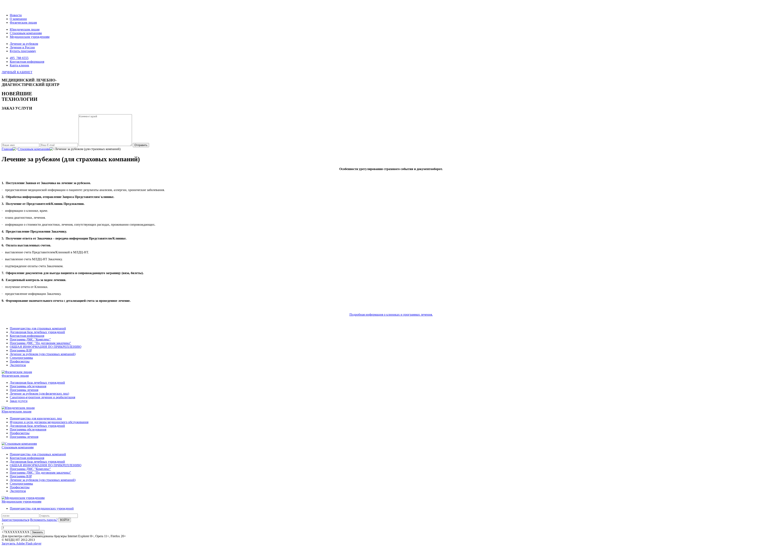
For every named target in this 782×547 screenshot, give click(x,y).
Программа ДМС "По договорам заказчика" (40, 343)
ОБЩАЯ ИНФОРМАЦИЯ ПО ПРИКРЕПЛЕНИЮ (45, 346)
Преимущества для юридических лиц (36, 418)
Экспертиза (18, 365)
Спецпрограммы (21, 357)
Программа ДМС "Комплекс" (30, 339)
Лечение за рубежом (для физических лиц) (39, 393)
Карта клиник (19, 65)
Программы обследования (28, 386)
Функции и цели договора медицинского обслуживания (49, 422)
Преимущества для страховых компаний (38, 328)
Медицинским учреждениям (29, 36)
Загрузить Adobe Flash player (21, 543)
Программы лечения (24, 390)
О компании (18, 19)
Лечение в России (22, 47)
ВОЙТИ (64, 520)
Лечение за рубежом (24, 43)
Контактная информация (27, 61)
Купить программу (23, 51)
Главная (7, 149)
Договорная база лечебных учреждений (37, 332)
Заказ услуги (18, 401)
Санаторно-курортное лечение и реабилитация (42, 397)
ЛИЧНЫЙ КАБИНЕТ (17, 72)
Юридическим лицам (25, 29)
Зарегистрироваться (15, 520)
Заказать (37, 532)
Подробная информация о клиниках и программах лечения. (391, 314)
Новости (16, 15)
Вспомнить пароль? (44, 520)
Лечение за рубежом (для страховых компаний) (43, 354)
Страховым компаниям (26, 33)
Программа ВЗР (21, 350)
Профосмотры (20, 361)
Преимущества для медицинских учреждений (42, 508)
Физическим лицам (23, 22)
